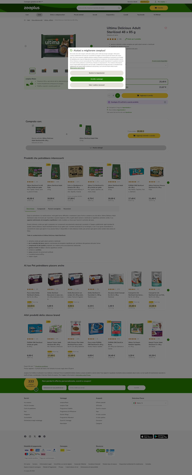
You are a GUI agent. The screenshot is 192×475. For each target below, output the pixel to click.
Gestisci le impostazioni (96, 73)
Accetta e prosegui (97, 79)
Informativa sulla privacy (77, 68)
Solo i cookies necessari (97, 85)
